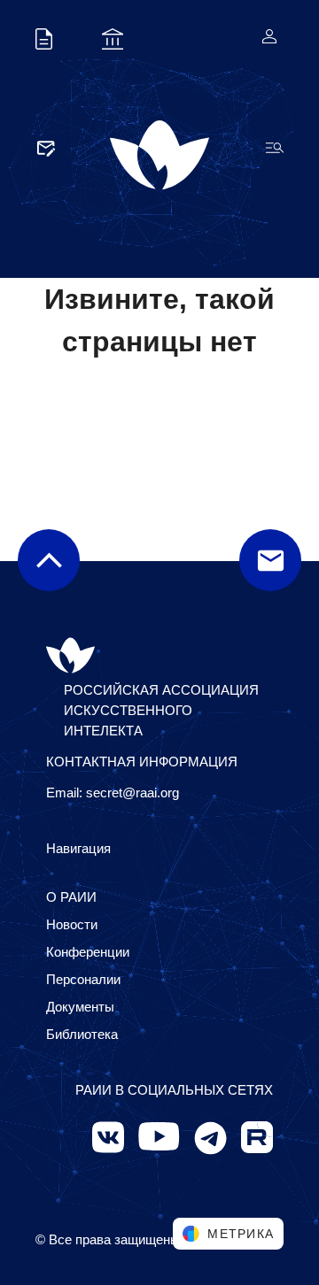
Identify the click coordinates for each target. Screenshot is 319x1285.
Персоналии (83, 979)
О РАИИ (71, 896)
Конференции (87, 951)
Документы (80, 1006)
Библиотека (82, 1034)
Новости (71, 924)
